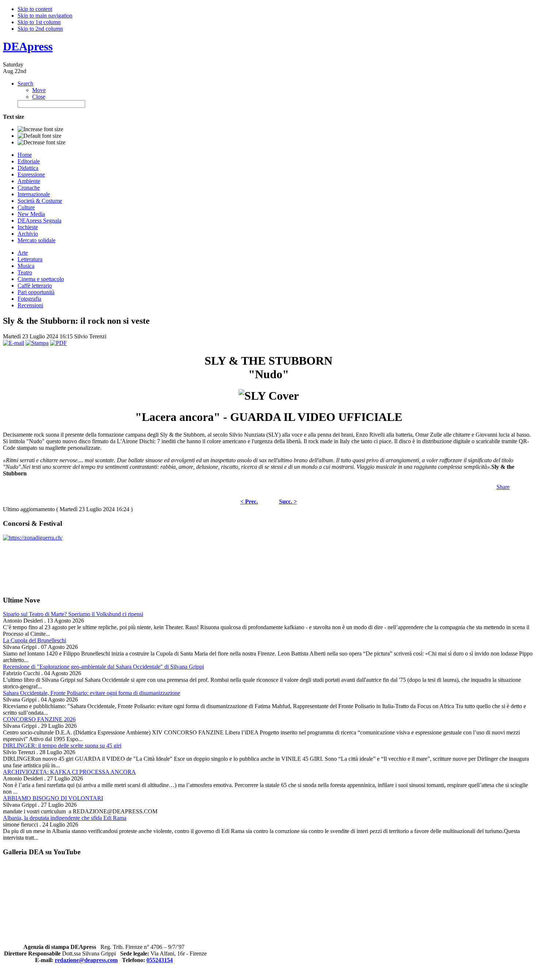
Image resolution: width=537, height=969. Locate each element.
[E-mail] (13, 343)
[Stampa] (37, 343)
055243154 (159, 960)
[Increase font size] (40, 129)
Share (503, 487)
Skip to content (35, 9)
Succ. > (288, 501)
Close (38, 97)
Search (25, 83)
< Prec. (249, 501)
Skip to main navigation (45, 15)
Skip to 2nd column (40, 29)
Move (39, 90)
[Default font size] (39, 136)
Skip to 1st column (39, 22)
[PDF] (58, 343)
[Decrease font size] (41, 142)
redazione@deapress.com (86, 960)
